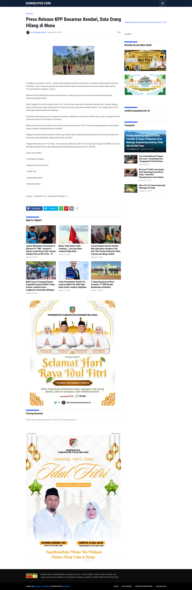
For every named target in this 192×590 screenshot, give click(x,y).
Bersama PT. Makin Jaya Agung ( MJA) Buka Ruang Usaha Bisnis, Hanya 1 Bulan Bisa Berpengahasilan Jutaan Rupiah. (151, 173)
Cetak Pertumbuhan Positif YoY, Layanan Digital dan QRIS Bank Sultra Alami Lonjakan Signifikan (73, 285)
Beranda (29, 13)
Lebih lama (115, 434)
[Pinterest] (66, 208)
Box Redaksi (127, 586)
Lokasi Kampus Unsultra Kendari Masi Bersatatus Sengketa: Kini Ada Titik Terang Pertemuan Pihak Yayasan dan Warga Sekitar (105, 250)
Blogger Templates (42, 586)
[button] (162, 3)
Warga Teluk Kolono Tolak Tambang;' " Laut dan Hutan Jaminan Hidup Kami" (70, 249)
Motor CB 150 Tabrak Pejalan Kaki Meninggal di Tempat (152, 186)
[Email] (71, 208)
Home (116, 586)
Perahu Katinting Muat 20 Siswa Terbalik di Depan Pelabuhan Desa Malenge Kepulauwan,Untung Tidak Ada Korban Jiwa (144, 140)
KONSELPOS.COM (38, 3)
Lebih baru (31, 434)
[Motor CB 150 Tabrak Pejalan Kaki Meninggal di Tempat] (130, 188)
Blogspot (66, 586)
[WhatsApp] (61, 208)
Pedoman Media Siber (144, 586)
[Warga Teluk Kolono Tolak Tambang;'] (73, 234)
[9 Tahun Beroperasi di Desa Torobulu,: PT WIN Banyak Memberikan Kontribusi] (106, 270)
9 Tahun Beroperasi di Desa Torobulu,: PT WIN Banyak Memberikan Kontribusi (102, 285)
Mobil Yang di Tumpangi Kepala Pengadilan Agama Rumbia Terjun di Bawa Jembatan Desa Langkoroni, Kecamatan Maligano (40, 286)
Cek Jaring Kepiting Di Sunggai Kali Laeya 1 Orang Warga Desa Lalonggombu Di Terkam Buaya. (151, 158)
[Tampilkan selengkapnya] (76, 208)
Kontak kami (161, 586)
